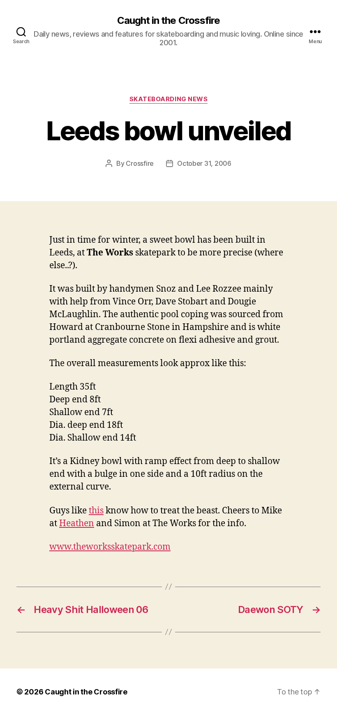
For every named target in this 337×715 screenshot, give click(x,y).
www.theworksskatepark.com (110, 546)
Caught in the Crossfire (168, 21)
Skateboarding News (168, 99)
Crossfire (140, 163)
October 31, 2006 (204, 163)
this (96, 510)
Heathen (76, 523)
